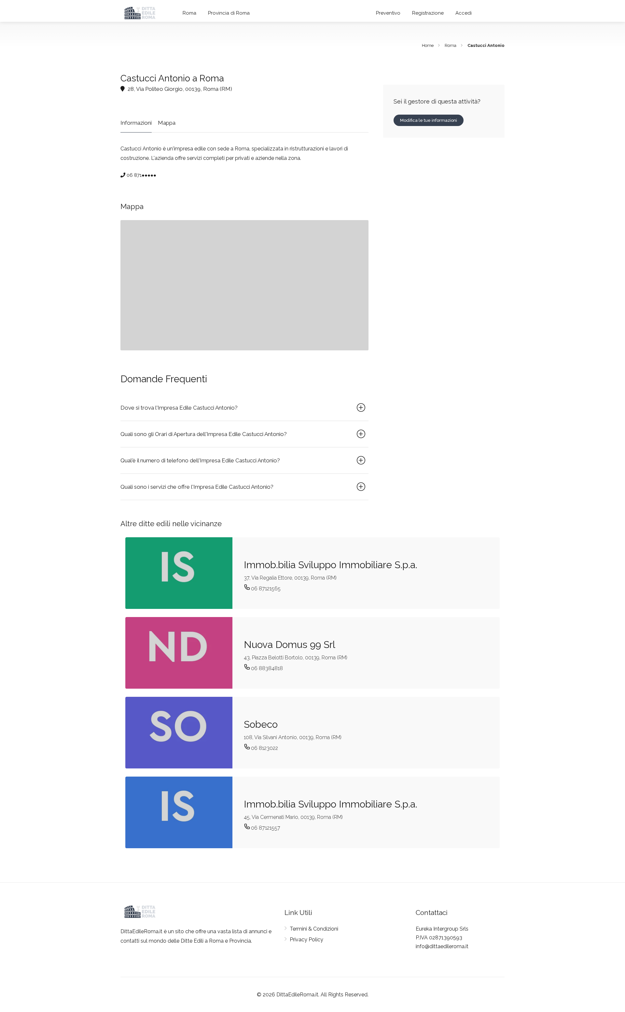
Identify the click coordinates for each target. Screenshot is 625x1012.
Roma (189, 13)
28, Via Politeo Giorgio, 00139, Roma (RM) (179, 89)
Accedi (463, 13)
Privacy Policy (306, 939)
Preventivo (388, 13)
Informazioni (136, 122)
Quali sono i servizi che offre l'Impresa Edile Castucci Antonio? (196, 487)
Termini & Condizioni (314, 929)
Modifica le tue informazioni (428, 120)
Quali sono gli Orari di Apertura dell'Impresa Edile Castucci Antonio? (203, 434)
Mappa (166, 122)
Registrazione (428, 13)
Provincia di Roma (229, 13)
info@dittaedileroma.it (442, 946)
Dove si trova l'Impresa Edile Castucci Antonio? (179, 407)
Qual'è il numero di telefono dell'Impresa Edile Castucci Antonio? (200, 460)
